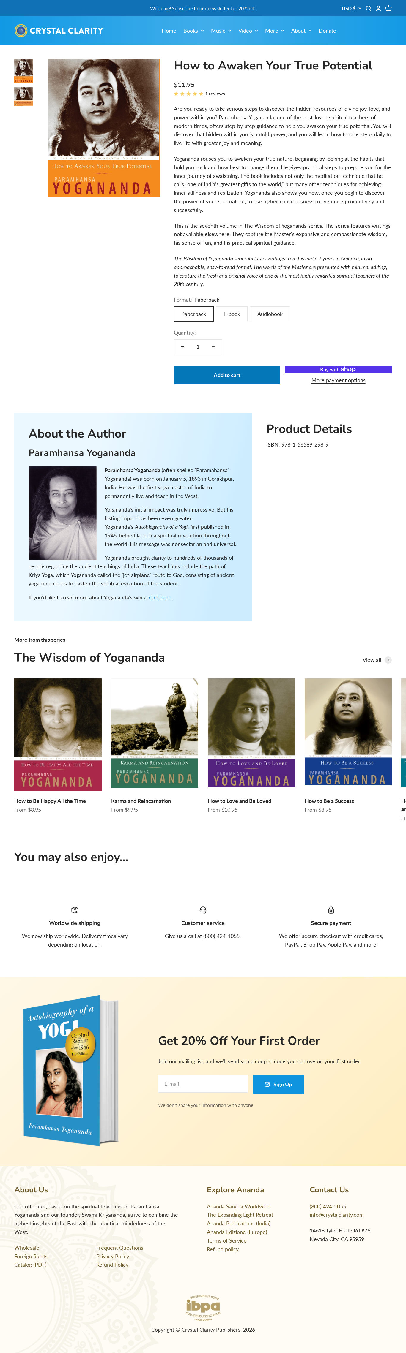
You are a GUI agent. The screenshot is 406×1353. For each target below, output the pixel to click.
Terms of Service (227, 1240)
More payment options (338, 380)
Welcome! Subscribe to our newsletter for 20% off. (203, 8)
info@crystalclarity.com (337, 1214)
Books (190, 30)
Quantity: (185, 332)
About (298, 30)
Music (218, 30)
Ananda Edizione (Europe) (237, 1232)
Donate (327, 30)
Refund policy (223, 1249)
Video (245, 30)
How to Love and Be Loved (239, 800)
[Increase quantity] (213, 347)
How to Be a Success (329, 800)
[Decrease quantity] (182, 347)
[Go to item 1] (23, 71)
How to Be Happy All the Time (50, 800)
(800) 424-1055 (328, 1206)
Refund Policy (112, 1264)
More (271, 30)
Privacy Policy (112, 1256)
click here (160, 597)
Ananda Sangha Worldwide (238, 1206)
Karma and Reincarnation (141, 800)
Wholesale (26, 1247)
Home (169, 30)
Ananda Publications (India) (238, 1223)
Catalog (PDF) (30, 1264)
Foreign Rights (31, 1256)
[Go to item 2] (23, 97)
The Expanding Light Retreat (240, 1214)
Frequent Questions (119, 1247)
